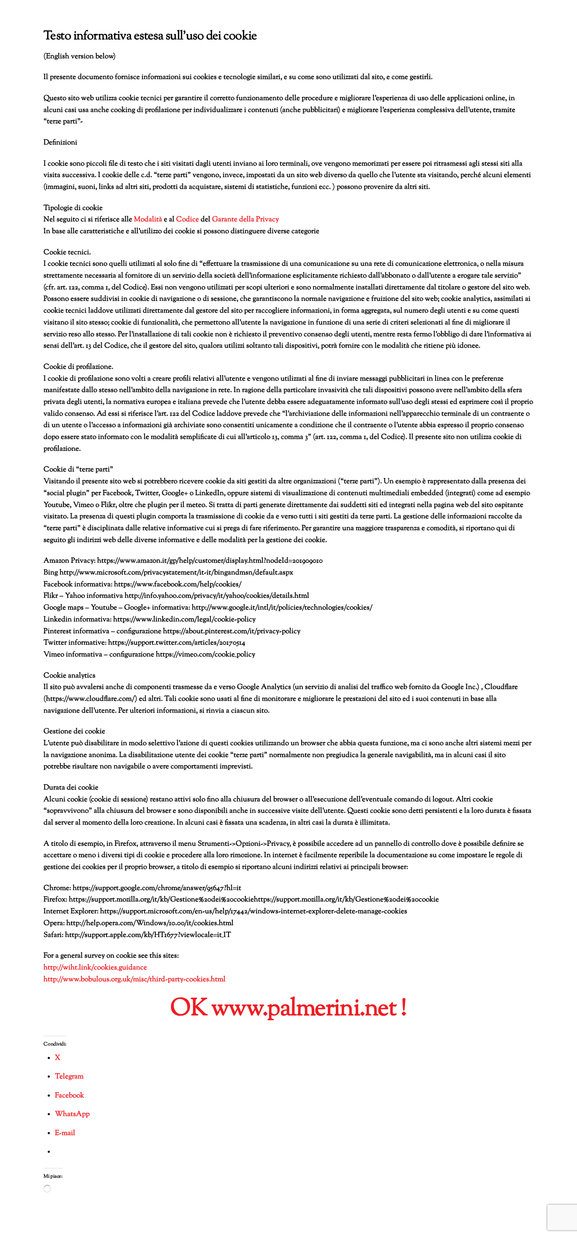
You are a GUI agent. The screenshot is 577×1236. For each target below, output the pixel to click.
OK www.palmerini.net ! (288, 1009)
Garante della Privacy (245, 220)
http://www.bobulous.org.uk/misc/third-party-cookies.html (135, 980)
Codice (187, 220)
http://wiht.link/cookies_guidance (95, 968)
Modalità (148, 220)
